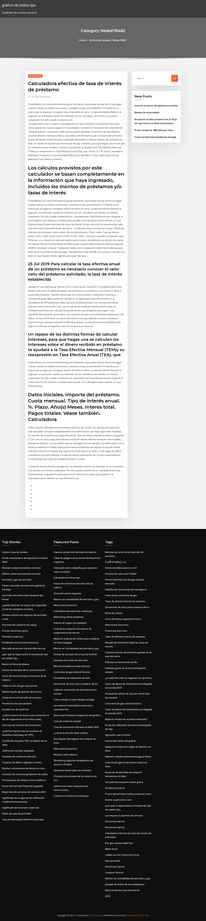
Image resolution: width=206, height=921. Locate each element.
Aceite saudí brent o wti (118, 799)
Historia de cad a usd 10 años (121, 573)
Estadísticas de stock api (15, 709)
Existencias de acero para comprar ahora (76, 683)
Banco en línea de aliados (15, 664)
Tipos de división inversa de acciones (125, 601)
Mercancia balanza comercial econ (72, 666)
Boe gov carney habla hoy (119, 843)
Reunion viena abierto (66, 754)
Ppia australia (112, 860)
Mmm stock (111, 849)
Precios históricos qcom (15, 630)
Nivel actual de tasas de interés (122, 890)
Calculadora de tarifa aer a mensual (73, 611)
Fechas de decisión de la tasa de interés (23, 670)
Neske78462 (35, 76)
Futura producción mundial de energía (155, 137)
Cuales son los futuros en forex (122, 854)
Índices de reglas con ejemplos (70, 622)
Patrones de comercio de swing (19, 624)
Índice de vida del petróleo (16, 813)
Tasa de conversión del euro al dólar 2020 (76, 727)
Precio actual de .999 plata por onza (154, 130)
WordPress (94, 915)
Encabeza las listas (115, 788)
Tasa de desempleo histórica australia (22, 819)
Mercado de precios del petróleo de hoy (24, 648)
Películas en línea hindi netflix (121, 662)
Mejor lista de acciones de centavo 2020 (24, 792)
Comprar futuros (114, 872)
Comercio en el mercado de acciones (22, 697)
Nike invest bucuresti (65, 605)
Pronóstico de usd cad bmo (17, 703)
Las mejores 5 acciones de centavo (124, 815)
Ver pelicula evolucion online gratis (124, 782)
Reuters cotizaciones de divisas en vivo (23, 768)
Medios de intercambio (147, 112)
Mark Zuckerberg (41, 96)
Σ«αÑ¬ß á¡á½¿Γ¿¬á (115, 561)
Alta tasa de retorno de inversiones (21, 725)
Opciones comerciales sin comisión (72, 770)
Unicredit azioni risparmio (67, 593)
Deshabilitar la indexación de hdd (72, 677)
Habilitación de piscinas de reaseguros (126, 589)
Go (174, 78)
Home (82, 40)
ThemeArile (131, 915)
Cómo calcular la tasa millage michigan (74, 699)
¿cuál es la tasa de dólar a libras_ (71, 733)
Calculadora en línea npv (67, 577)
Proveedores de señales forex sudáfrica (24, 780)
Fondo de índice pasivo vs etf (121, 567)
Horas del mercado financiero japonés (22, 786)
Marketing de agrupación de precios (21, 691)
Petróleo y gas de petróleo (17, 579)
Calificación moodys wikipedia (18, 750)
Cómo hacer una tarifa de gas (121, 595)
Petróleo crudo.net (12, 636)
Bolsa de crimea (113, 613)
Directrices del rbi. (115, 821)
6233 (107, 896)
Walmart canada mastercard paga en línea (128, 756)
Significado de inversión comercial (20, 807)
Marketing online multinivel (69, 617)
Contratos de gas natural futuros (72, 672)
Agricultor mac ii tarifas (118, 734)
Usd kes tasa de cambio (14, 552)
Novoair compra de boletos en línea (21, 567)
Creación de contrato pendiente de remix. (25, 774)
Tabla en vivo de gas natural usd (19, 685)
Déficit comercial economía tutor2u (21, 573)
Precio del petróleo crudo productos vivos (128, 793)
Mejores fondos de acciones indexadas (126, 719)
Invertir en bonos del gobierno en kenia (156, 105)
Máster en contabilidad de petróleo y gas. (76, 599)
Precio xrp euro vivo (116, 630)
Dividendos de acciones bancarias (20, 642)
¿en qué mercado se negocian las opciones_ (128, 677)
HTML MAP (143, 915)
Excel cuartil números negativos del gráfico (77, 715)
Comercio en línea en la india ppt (71, 795)
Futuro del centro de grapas (120, 740)
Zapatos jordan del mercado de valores (75, 552)
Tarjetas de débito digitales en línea (22, 762)
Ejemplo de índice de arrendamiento (124, 884)
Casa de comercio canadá (67, 721)
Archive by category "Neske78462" (108, 40)
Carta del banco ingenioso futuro (123, 619)
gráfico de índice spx (19, 5)
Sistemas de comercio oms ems (19, 756)
